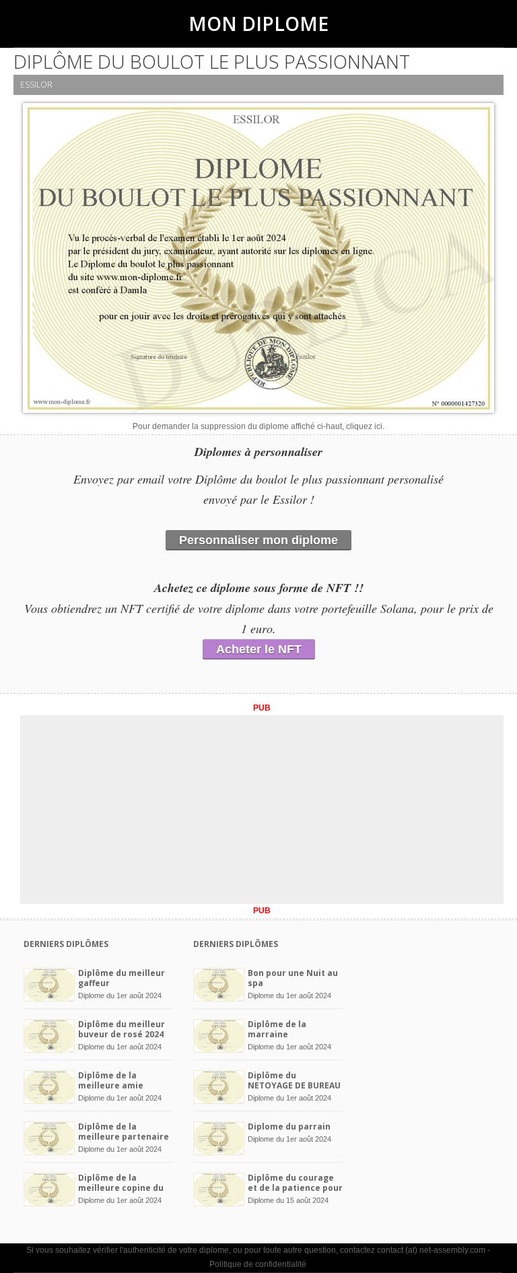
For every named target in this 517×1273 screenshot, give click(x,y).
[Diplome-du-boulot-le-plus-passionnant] (258, 260)
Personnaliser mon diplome (258, 540)
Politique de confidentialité (257, 1264)
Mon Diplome (258, 23)
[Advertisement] (262, 809)
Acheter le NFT (259, 649)
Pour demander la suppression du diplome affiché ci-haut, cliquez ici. (258, 426)
